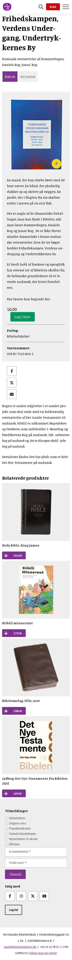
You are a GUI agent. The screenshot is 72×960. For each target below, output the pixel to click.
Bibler (10, 76)
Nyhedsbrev (17, 818)
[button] (36, 170)
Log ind (13, 909)
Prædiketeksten (20, 828)
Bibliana (14, 844)
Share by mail (12, 394)
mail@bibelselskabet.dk (20, 947)
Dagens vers (17, 823)
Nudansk (28, 76)
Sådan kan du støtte (43, 953)
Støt (53, 6)
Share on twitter (12, 382)
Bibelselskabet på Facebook (10, 896)
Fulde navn (16, 863)
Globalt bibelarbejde (22, 834)
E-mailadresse (18, 851)
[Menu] (66, 6)
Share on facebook (12, 371)
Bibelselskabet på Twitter (33, 896)
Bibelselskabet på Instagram (21, 896)
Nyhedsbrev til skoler (23, 839)
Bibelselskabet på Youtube (44, 896)
